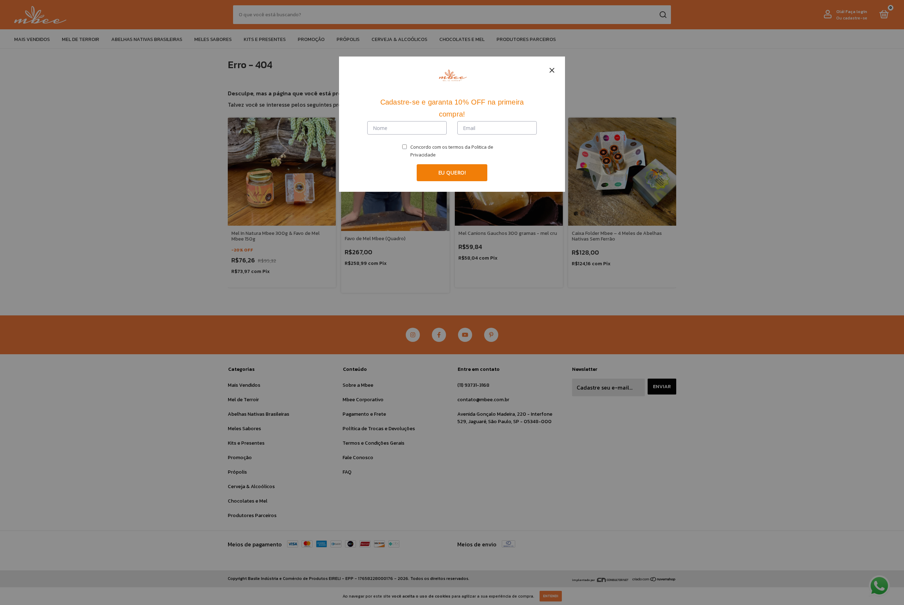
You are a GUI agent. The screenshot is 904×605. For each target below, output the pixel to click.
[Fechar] (551, 70)
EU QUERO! (452, 172)
